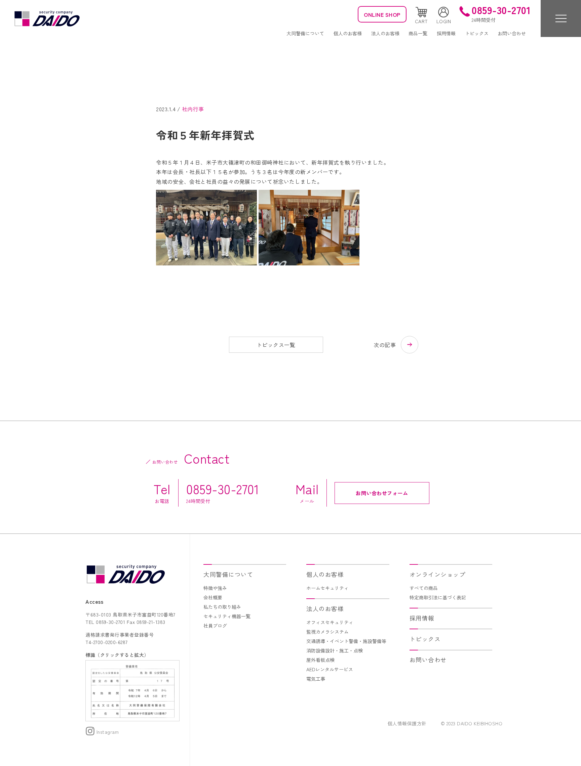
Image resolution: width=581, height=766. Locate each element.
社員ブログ (215, 625)
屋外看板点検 (320, 659)
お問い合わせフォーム (382, 493)
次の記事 (385, 345)
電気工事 (315, 678)
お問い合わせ (512, 33)
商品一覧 (418, 33)
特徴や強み (215, 588)
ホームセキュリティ (327, 588)
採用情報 (446, 33)
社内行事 (193, 109)
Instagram (107, 731)
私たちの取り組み (222, 606)
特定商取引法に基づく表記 (438, 597)
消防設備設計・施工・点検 (334, 650)
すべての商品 (424, 588)
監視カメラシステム (327, 631)
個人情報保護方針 (407, 723)
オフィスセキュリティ (329, 622)
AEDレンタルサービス (329, 669)
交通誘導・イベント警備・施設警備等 (346, 641)
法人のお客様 (385, 33)
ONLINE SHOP (382, 14)
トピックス (477, 33)
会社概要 (212, 597)
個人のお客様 (348, 33)
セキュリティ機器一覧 (226, 616)
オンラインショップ (438, 574)
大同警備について (305, 33)
